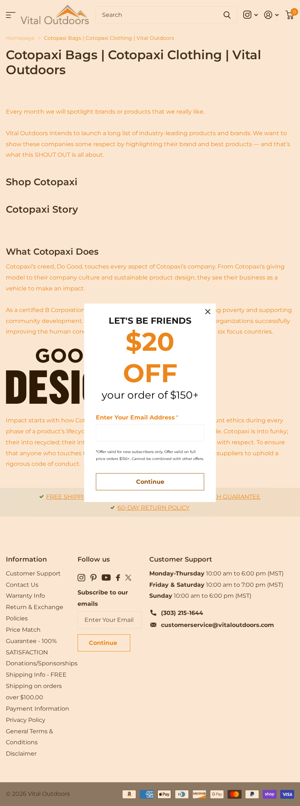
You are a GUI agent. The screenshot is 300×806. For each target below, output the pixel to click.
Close (208, 312)
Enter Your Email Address (137, 417)
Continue (150, 482)
